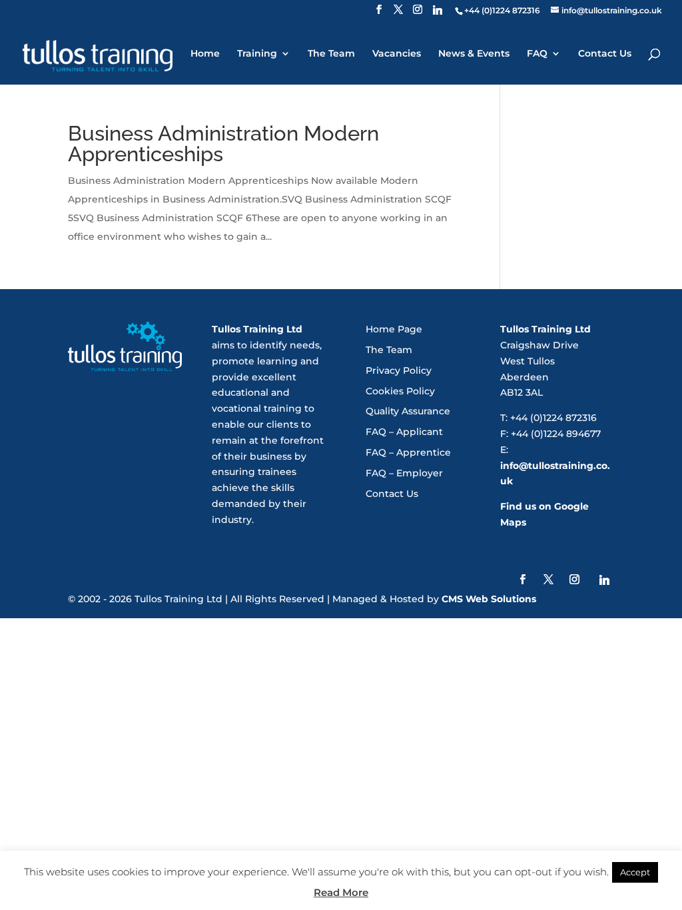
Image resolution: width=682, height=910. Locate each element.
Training (257, 54)
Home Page (394, 329)
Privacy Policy (399, 370)
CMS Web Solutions (489, 599)
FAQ (537, 54)
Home (205, 54)
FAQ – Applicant (404, 432)
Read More (341, 892)
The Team (331, 54)
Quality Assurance (408, 411)
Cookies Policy (400, 391)
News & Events (474, 54)
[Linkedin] (437, 13)
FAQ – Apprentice (408, 452)
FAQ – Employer (404, 473)
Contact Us (604, 54)
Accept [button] (635, 872)
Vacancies (396, 54)
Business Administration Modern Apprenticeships (223, 143)
